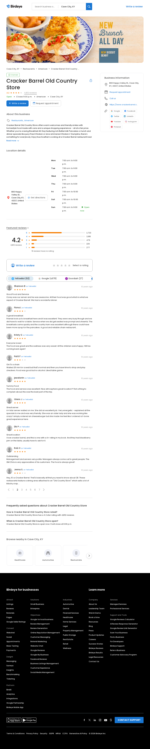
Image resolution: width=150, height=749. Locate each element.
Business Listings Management (44, 663)
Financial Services (71, 613)
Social (9, 637)
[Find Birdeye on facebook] (84, 720)
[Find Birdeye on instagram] (100, 720)
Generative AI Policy (78, 733)
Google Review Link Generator (123, 628)
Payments (11, 650)
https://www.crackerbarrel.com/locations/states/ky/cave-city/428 (124, 104)
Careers (92, 639)
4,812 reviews (30, 92)
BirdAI (8, 689)
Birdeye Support (117, 646)
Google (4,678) (49, 278)
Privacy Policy (32, 733)
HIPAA (58, 733)
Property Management (73, 630)
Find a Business (117, 637)
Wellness (67, 648)
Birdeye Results (96, 652)
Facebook (131, 111)
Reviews (10, 608)
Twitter (116, 116)
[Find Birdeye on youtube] (105, 720)
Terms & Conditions (15, 733)
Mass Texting (12, 646)
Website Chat (36, 646)
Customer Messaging (40, 637)
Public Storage (69, 635)
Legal (65, 626)
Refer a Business (117, 650)
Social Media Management (42, 672)
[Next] (89, 555)
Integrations (12, 698)
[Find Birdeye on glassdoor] (111, 720)
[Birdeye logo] (14, 7)
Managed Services (118, 604)
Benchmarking (12, 674)
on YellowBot (31, 286)
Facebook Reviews (38, 659)
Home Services (69, 622)
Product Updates (96, 635)
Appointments (13, 641)
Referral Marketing (38, 641)
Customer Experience (40, 668)
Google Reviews (37, 650)
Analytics (10, 694)
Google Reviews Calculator (122, 619)
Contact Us (94, 661)
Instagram (132, 121)
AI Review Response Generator (124, 624)
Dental (66, 608)
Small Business (37, 604)
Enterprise (35, 608)
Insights (10, 670)
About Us (93, 604)
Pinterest (117, 127)
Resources (93, 622)
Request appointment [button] (120, 92)
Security (43, 733)
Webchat (10, 632)
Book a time (94, 617)
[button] (9, 490)
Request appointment (47, 103)
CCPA (65, 733)
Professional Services (119, 608)
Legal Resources (96, 657)
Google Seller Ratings (16, 622)
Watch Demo (95, 613)
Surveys (9, 665)
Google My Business (39, 654)
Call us (113, 98)
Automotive (68, 604)
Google (117, 111)
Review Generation (39, 628)
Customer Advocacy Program (123, 654)
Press (91, 630)
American (42, 68)
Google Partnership (15, 703)
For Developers (116, 641)
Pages (9, 617)
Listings (9, 604)
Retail (65, 644)
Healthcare (68, 617)
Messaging (11, 661)
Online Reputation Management (45, 632)
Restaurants (29, 68)
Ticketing (10, 679)
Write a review (134, 6)
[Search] (89, 6)
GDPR (51, 733)
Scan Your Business (119, 632)
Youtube (117, 121)
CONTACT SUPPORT (129, 720)
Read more (11, 140)
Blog (91, 626)
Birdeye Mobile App (14, 707)
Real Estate (68, 639)
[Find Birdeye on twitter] (89, 720)
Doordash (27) (76, 278)
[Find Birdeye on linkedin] (95, 720)
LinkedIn (130, 116)
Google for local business (41, 619)
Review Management (40, 624)
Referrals (10, 613)
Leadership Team (96, 608)
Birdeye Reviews (96, 648)
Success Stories (96, 644)
